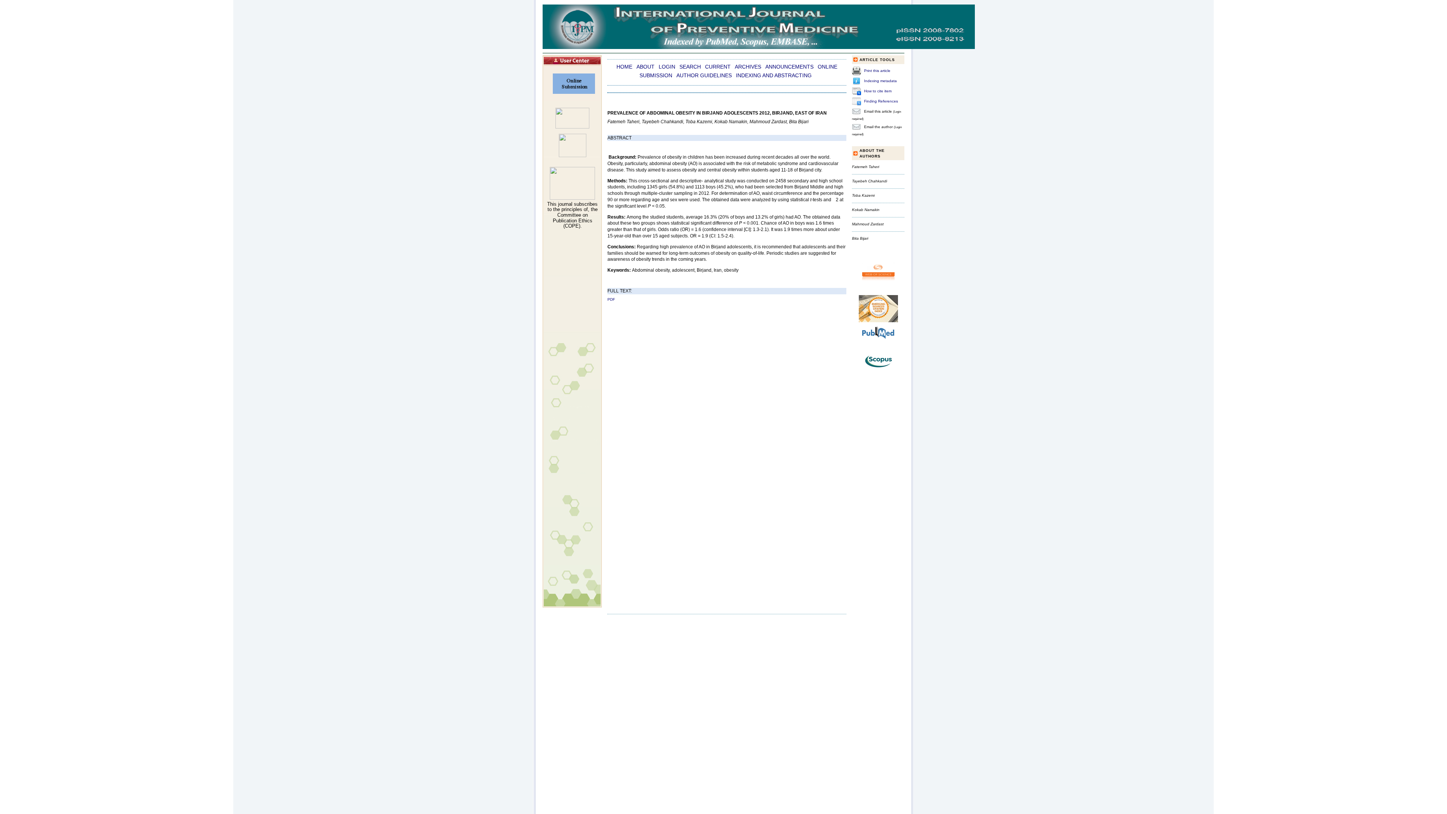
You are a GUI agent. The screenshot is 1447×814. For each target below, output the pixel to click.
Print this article (877, 71)
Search (690, 67)
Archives (748, 67)
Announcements (789, 67)
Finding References (881, 101)
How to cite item (878, 91)
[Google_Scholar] (572, 127)
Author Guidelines (704, 75)
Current (718, 67)
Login (667, 67)
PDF (611, 299)
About (645, 67)
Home (624, 67)
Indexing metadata (880, 81)
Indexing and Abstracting (774, 75)
